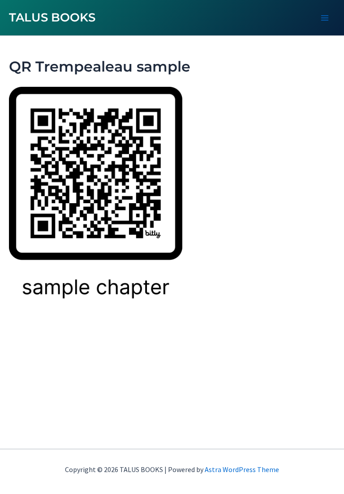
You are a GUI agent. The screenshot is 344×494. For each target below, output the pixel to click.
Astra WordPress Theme (242, 469)
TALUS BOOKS (52, 17)
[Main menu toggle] (325, 18)
